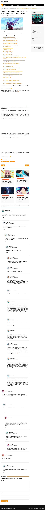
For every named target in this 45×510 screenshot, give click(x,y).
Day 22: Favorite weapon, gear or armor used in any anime (12, 71)
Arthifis (7, 211)
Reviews (9, 5)
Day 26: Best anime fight (7, 77)
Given (33, 38)
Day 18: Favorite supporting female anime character (11, 64)
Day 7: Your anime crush (7, 46)
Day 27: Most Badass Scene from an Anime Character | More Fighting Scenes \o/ (22, 187)
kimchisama (7, 443)
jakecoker (6, 199)
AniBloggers (35, 5)
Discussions (26, 5)
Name (2, 478)
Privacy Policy (36, 497)
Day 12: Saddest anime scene (8, 54)
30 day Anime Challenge (5, 150)
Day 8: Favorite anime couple (8, 48)
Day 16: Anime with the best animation (9, 61)
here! (18, 91)
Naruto (34, 41)
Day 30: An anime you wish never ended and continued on (12, 83)
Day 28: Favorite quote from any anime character (11, 80)
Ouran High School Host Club (37, 37)
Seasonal (4, 5)
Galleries (21, 5)
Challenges (30, 5)
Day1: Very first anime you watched (9, 37)
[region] (37, 19)
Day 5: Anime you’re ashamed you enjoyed (10, 43)
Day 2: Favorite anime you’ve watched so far (10, 38)
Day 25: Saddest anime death (8, 75)
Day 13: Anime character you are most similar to (11, 55)
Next (26, 154)
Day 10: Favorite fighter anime (8, 51)
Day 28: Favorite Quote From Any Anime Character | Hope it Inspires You (7, 187)
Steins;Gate (34, 31)
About (29, 497)
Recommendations (17, 5)
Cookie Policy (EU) (41, 497)
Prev (3, 154)
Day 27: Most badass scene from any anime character (12, 78)
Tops (12, 5)
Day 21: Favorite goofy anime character (9, 69)
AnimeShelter (4, 1)
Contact (32, 497)
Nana (33, 30)
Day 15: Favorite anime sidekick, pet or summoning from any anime (14, 60)
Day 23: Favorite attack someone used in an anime (11, 72)
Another (33, 40)
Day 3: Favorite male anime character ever (10, 40)
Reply (3, 206)
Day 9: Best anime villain (7, 49)
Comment (2, 469)
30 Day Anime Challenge (11, 15)
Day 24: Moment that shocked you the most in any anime (12, 74)
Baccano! (33, 39)
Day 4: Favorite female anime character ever (10, 41)
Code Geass (13, 150)
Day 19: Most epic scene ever (8, 66)
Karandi (8, 406)
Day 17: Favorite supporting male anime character (11, 63)
